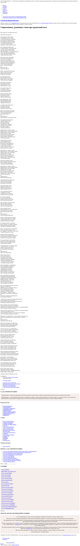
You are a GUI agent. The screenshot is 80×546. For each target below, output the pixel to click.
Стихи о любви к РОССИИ (7, 483)
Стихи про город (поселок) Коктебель (11, 387)
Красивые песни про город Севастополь (11, 383)
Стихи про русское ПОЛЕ (6, 492)
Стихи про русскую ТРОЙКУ (7, 499)
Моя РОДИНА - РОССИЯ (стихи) (8, 471)
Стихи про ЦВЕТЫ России (7, 496)
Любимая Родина (15, 23)
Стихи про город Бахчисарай (9, 386)
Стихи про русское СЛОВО (7, 487)
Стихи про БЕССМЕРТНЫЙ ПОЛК (9, 506)
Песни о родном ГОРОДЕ (6, 480)
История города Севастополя (9, 384)
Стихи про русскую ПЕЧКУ (7, 490)
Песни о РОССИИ (5, 485)
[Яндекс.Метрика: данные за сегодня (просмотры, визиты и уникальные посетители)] (10, 542)
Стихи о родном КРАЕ (6, 475)
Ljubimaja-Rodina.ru (67, 535)
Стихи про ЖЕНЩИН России (7, 508)
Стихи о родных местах (13, 377)
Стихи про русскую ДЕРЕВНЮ (8, 504)
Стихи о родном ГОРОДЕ (6, 478)
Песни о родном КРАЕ (6, 476)
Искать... (2, 463)
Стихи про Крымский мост (9, 20)
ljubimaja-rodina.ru (15, 544)
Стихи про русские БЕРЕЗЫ (7, 494)
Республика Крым (45, 23)
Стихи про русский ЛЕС (6, 497)
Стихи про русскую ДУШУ (7, 501)
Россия (50, 23)
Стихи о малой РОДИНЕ (6, 473)
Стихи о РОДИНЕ (5, 469)
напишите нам (18, 524)
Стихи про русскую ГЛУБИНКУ (8, 503)
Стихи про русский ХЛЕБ (6, 489)
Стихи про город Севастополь (9, 382)
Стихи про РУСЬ (4, 482)
